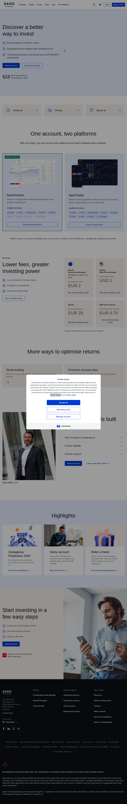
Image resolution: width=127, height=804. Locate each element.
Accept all (63, 402)
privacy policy (77, 395)
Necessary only (63, 409)
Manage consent (63, 417)
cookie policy (61, 395)
